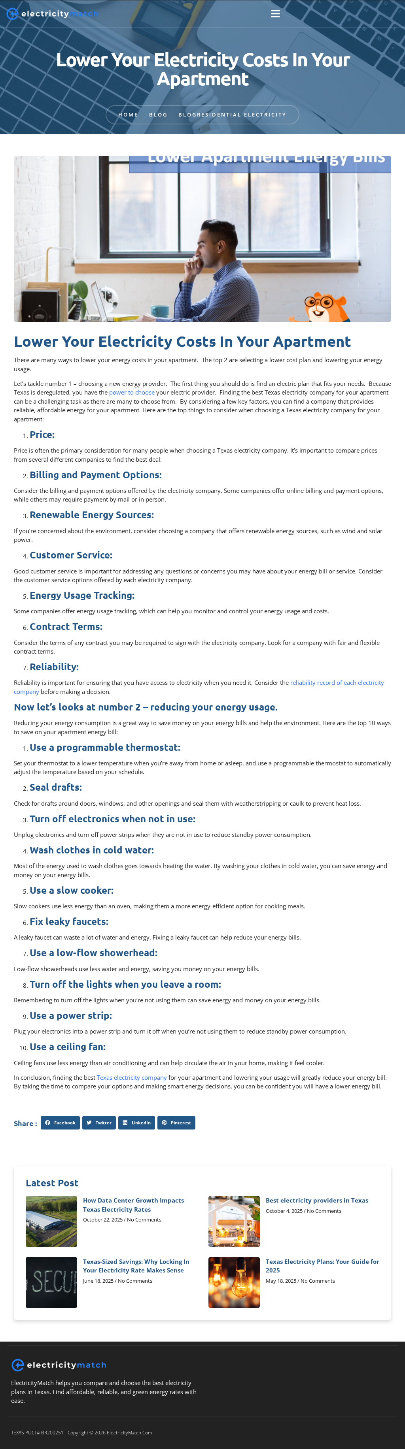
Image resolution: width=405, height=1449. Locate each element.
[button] (275, 13)
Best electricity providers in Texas (317, 1200)
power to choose (132, 392)
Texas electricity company (132, 1077)
